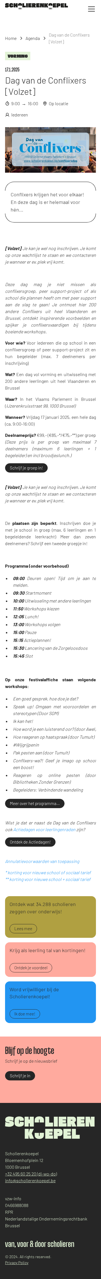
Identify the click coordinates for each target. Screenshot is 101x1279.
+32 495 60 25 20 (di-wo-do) (31, 1173)
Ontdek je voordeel (30, 967)
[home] (36, 5)
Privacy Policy (16, 1262)
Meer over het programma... (35, 803)
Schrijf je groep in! (26, 467)
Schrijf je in (20, 1075)
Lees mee (23, 928)
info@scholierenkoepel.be (30, 1180)
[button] (90, 9)
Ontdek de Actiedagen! (30, 841)
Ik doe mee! (24, 1013)
